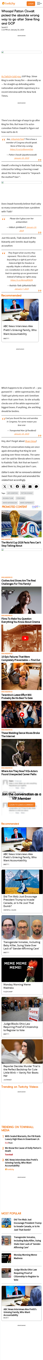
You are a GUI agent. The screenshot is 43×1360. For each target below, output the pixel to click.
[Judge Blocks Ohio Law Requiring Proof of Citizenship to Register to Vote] (22, 1009)
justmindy (7, 1080)
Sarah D (4, 27)
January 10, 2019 (21, 158)
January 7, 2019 (22, 289)
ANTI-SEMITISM (12, 493)
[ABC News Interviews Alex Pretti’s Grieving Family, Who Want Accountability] (20, 310)
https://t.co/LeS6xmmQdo (21, 150)
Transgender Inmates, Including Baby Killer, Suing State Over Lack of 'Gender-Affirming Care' (21, 945)
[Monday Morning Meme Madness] (22, 970)
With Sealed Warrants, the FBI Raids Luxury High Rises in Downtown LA (22, 1138)
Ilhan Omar (30, 441)
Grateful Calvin (9, 910)
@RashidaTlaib (17, 139)
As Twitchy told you (11, 76)
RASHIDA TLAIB (8, 498)
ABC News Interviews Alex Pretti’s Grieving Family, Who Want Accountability (20, 330)
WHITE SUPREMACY (26, 503)
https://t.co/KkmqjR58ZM (21, 280)
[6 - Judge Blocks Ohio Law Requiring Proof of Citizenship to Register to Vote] (6, 1273)
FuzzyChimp (8, 992)
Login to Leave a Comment (21, 804)
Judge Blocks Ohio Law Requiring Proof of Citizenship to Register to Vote (20, 1027)
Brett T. (6, 339)
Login (31, 3)
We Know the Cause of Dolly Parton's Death (23, 1149)
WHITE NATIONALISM (10, 503)
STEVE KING (20, 498)
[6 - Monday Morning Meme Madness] (6, 1258)
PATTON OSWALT (27, 493)
